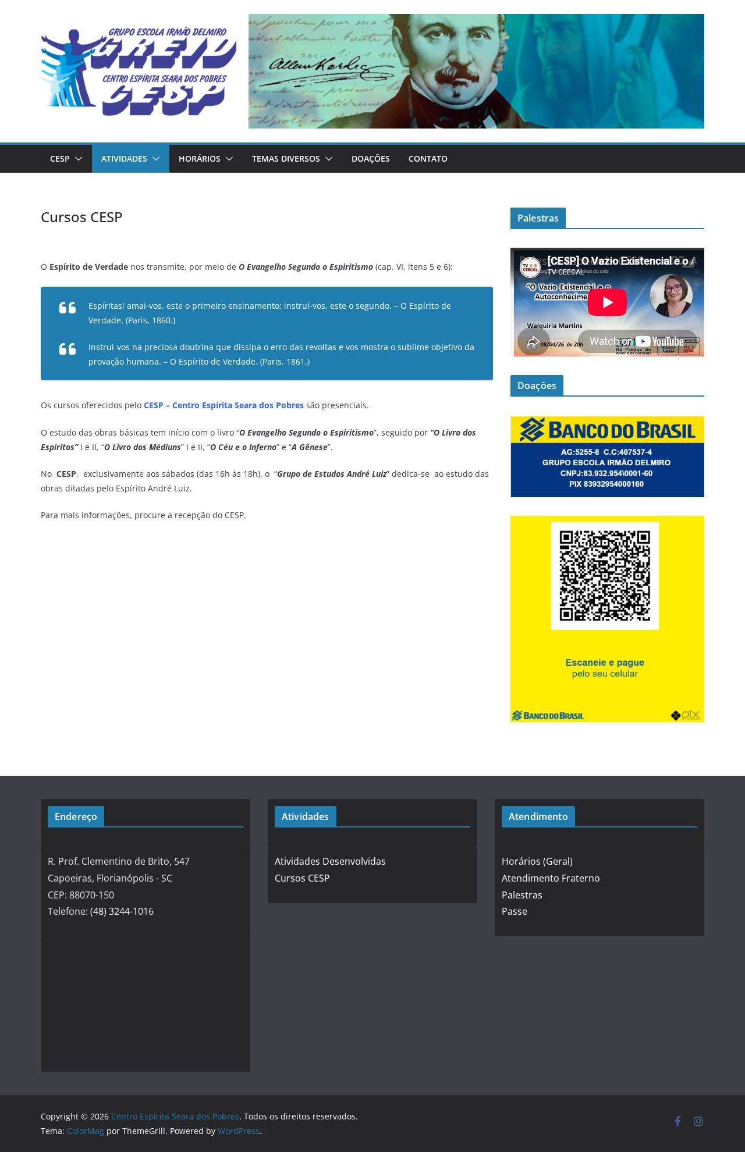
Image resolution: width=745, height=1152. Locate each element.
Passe (514, 911)
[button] (76, 159)
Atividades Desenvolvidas (330, 861)
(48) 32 (104, 911)
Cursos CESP (302, 878)
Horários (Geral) (537, 861)
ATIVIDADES (124, 158)
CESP (60, 158)
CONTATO (428, 158)
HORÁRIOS (200, 158)
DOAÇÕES (371, 158)
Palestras (522, 895)
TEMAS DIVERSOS (286, 158)
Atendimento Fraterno (551, 878)
